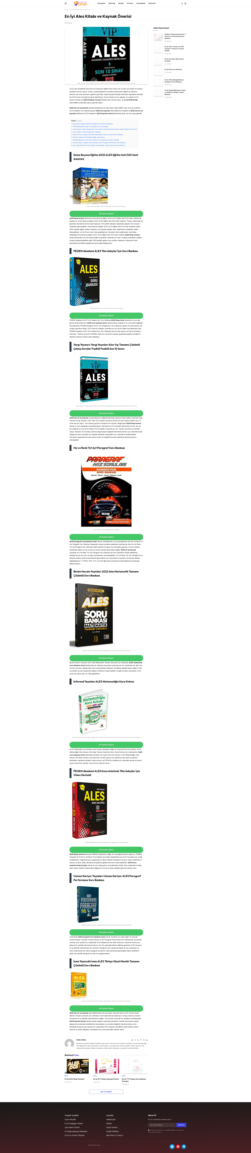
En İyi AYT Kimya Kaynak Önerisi (106, 1079)
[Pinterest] (58, 109)
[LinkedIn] (58, 104)
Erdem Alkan (81, 1040)
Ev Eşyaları (101, 3)
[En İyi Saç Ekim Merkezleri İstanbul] (158, 61)
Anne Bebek (140, 3)
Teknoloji (111, 3)
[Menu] (66, 3)
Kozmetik (151, 3)
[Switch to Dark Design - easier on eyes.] (182, 3)
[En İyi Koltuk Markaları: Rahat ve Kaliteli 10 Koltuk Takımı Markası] (158, 92)
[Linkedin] (183, 1146)
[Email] (58, 114)
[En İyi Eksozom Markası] (158, 72)
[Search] (185, 3)
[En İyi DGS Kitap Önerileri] (78, 1066)
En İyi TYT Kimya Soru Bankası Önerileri (134, 1080)
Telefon (121, 3)
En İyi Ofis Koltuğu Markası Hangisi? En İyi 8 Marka (174, 81)
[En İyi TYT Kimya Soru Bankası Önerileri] (135, 1066)
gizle (79, 121)
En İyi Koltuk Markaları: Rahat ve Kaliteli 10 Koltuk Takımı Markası (175, 92)
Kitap (66, 9)
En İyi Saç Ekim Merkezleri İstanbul (174, 60)
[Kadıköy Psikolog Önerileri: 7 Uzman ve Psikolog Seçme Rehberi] (158, 36)
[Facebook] (58, 94)
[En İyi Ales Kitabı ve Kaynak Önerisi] (106, 54)
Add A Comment (106, 1092)
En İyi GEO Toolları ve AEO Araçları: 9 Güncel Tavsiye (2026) (174, 49)
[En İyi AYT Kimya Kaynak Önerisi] (106, 1066)
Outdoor (130, 3)
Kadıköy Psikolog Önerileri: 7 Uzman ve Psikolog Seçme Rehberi (175, 36)
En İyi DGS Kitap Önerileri (74, 1079)
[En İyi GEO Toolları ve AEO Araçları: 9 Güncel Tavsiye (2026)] (158, 49)
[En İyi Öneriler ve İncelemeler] (80, 3)
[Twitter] (58, 99)
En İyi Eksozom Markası (173, 69)
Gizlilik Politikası (170, 1130)
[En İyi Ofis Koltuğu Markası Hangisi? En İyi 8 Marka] (158, 82)
